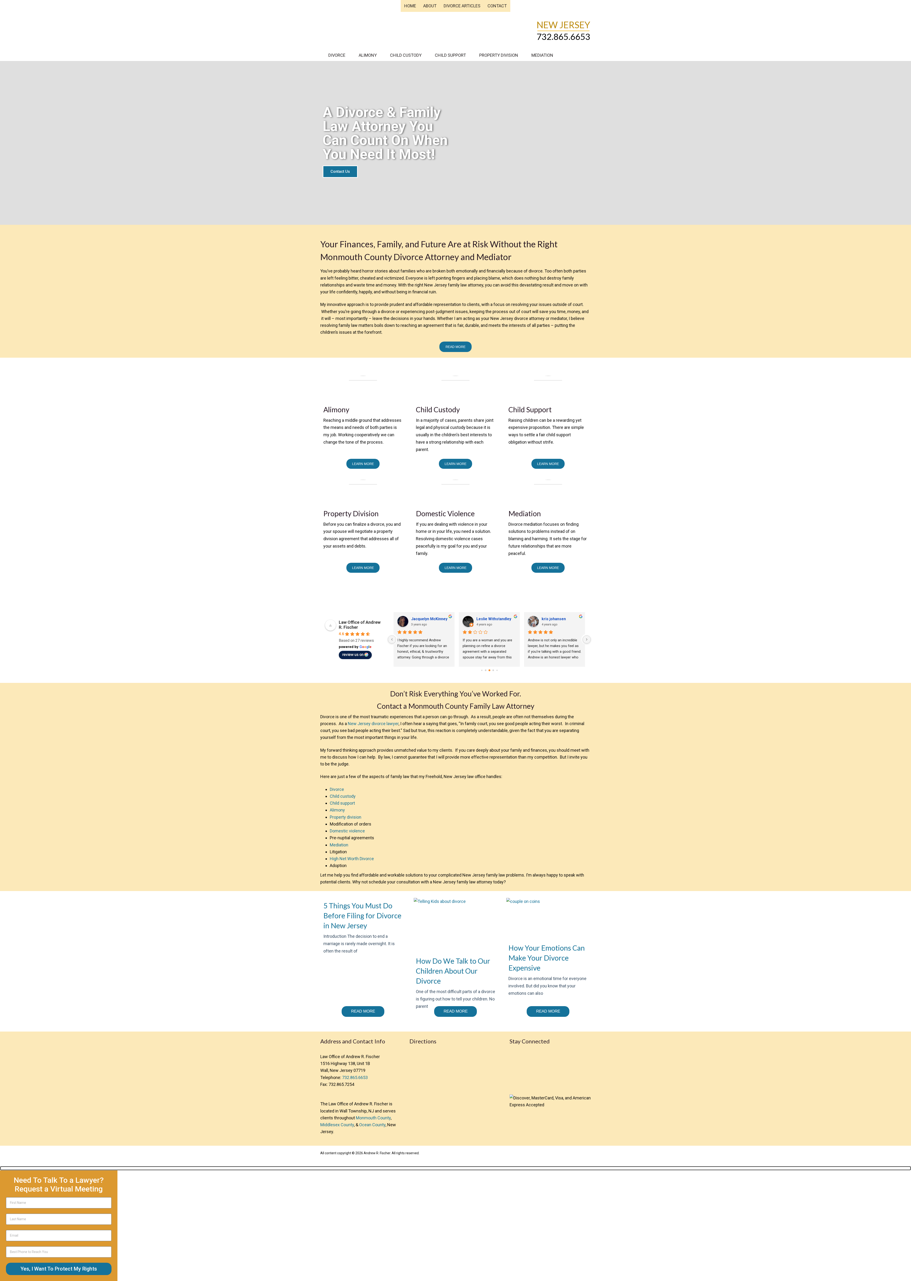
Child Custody (406, 55)
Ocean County (372, 1124)
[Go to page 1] (485, 670)
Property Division (498, 55)
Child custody (343, 796)
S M (479, 619)
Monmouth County (373, 1117)
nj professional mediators (518, 1083)
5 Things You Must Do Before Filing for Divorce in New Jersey (362, 915)
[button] (455, 1168)
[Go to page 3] (493, 670)
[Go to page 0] (481, 670)
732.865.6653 (563, 36)
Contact (497, 5)
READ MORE (455, 347)
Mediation (542, 55)
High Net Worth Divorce (352, 858)
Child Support (450, 55)
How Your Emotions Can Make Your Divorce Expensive (546, 957)
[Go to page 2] (489, 670)
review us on (352, 654)
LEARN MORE (363, 464)
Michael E (550, 619)
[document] (455, 1223)
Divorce (336, 55)
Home (410, 5)
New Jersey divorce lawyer (373, 723)
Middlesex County (337, 1124)
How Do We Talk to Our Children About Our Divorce (453, 971)
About (430, 5)
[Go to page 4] (497, 670)
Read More (363, 1011)
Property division (345, 817)
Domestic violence (347, 830)
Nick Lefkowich (425, 619)
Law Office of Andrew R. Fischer (360, 27)
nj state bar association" (537, 1083)
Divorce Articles (462, 5)
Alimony (368, 55)
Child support (342, 803)
